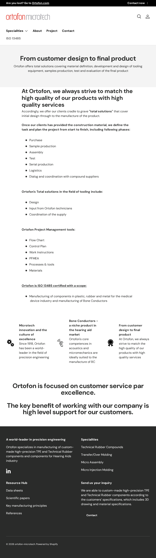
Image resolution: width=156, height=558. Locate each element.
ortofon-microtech (25, 544)
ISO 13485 (13, 38)
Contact (68, 31)
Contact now (136, 3)
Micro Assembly (92, 462)
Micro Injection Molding (97, 470)
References (14, 513)
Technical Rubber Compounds (102, 447)
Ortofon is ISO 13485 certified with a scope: (54, 286)
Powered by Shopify (47, 544)
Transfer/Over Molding (96, 455)
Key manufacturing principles (26, 506)
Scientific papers (18, 498)
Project (51, 31)
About (37, 31)
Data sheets (14, 490)
